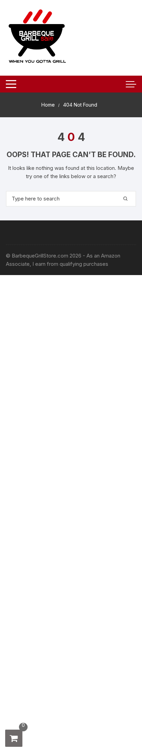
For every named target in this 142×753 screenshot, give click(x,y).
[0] (13, 738)
